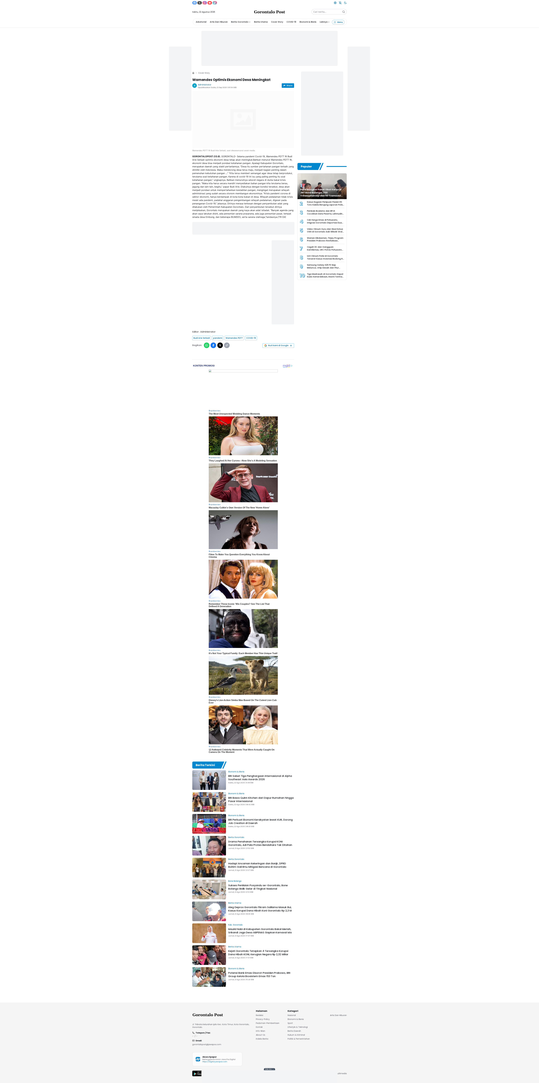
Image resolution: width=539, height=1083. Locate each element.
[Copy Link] (227, 345)
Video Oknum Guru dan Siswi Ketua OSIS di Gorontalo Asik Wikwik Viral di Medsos (325, 232)
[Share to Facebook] (213, 345)
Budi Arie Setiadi (201, 338)
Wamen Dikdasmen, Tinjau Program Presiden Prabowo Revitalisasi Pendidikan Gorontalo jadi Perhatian (325, 241)
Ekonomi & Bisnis (308, 21)
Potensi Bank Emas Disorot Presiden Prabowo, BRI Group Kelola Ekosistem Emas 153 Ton (259, 974)
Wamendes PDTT (234, 338)
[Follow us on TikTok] (215, 2)
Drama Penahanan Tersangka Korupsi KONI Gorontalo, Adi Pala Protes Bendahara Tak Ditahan (260, 843)
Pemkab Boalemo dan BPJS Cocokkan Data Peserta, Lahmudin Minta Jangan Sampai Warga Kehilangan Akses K (324, 215)
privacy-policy (263, 1019)
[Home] (193, 73)
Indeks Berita (262, 1038)
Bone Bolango (235, 881)
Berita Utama (261, 21)
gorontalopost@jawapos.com (206, 1044)
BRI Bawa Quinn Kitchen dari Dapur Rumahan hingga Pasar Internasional (261, 799)
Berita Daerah (294, 1031)
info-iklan (260, 1031)
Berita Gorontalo (239, 21)
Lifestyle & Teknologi (298, 1027)
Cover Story (277, 21)
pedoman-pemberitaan (267, 1023)
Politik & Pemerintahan (299, 1038)
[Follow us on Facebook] (194, 2)
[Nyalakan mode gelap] (345, 3)
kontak (259, 1027)
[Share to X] (220, 345)
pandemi (217, 338)
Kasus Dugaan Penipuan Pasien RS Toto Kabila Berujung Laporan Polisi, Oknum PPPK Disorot (325, 205)
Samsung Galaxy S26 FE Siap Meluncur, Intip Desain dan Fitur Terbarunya (323, 268)
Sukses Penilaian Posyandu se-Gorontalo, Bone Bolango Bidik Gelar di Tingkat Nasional (258, 887)
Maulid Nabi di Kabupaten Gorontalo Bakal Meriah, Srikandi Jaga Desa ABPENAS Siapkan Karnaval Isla (260, 930)
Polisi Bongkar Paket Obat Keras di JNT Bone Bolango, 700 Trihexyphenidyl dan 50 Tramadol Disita (321, 194)
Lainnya (323, 21)
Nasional (292, 1015)
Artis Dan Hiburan (219, 21)
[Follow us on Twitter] (199, 2)
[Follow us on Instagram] (204, 2)
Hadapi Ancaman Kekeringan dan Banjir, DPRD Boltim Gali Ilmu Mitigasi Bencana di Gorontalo (257, 865)
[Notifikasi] (340, 3)
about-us (260, 1034)
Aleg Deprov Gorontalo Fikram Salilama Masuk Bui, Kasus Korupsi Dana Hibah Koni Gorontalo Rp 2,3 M (260, 908)
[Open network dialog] (335, 3)
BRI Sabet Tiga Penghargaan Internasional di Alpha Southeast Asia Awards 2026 (260, 777)
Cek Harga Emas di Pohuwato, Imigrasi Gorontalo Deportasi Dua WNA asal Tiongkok (324, 223)
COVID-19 (291, 21)
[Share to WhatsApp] (206, 345)
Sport (290, 1023)
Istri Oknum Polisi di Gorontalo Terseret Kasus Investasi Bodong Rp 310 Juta (325, 259)
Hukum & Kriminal (296, 1034)
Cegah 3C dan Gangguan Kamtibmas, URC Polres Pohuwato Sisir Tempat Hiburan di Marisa (324, 250)
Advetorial (201, 21)
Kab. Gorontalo (235, 924)
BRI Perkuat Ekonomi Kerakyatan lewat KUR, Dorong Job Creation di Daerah (260, 821)
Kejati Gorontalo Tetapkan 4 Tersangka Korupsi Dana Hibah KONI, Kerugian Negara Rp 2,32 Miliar (258, 952)
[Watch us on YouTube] (209, 2)
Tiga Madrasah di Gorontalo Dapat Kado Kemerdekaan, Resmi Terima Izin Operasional (325, 277)
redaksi (259, 1015)
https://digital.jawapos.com (214, 1061)
